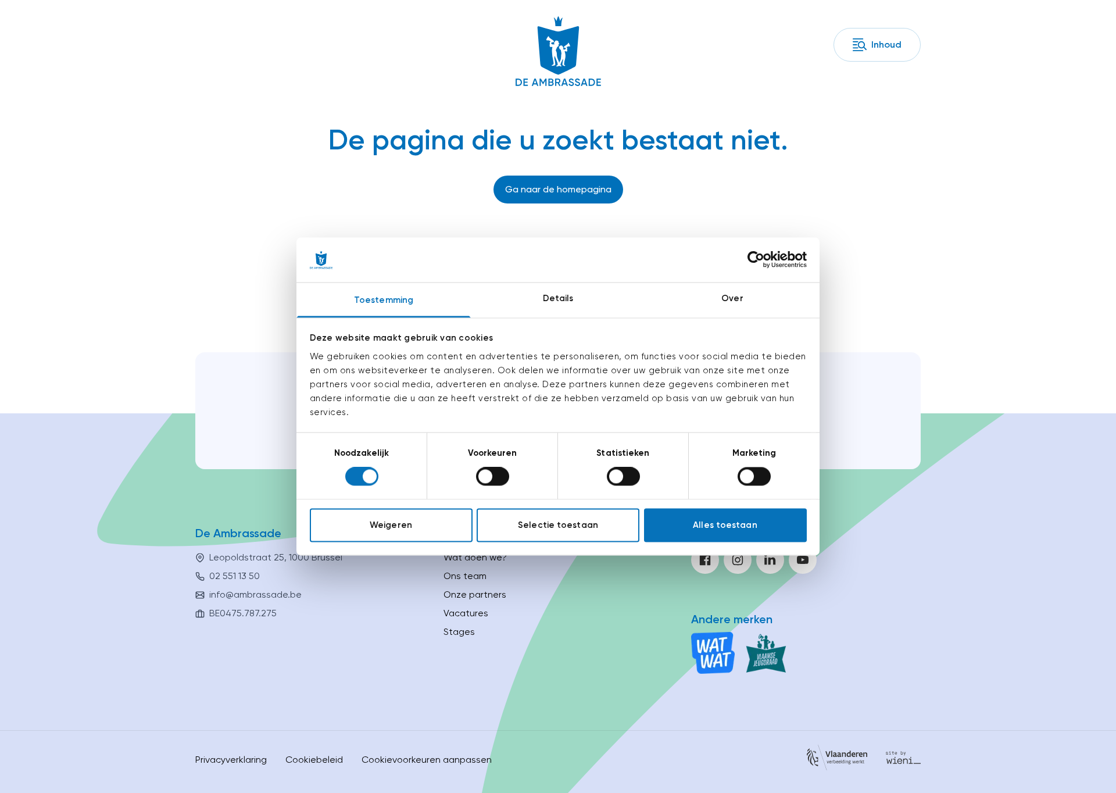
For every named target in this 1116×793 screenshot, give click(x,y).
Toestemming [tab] (383, 300)
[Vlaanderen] (837, 759)
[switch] (492, 476)
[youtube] (803, 560)
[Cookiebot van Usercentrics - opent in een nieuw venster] (756, 260)
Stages (459, 631)
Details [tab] (558, 298)
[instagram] (738, 560)
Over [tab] (732, 298)
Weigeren (391, 525)
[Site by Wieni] (903, 759)
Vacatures (465, 613)
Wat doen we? (475, 557)
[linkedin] (770, 560)
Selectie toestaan (558, 525)
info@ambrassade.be (255, 594)
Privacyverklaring (231, 759)
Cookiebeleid (314, 759)
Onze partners (474, 594)
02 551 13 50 (234, 575)
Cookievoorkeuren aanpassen (427, 759)
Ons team (465, 575)
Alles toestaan (725, 525)
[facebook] (705, 560)
